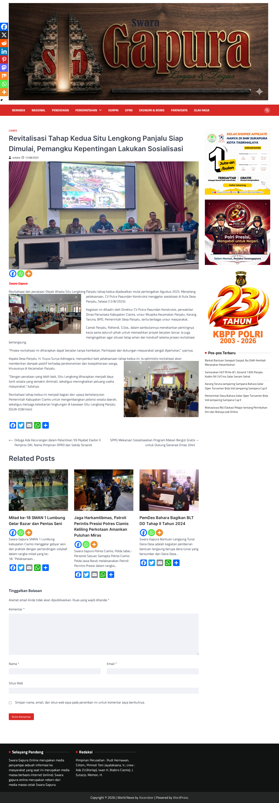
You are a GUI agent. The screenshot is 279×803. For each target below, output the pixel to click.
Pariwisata (179, 110)
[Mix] (4, 76)
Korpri (113, 110)
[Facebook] (12, 273)
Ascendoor (146, 797)
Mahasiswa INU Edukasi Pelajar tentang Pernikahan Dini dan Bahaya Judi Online (236, 409)
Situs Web (16, 683)
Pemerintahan (86, 110)
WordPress (180, 797)
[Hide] (1, 100)
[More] (28, 273)
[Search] (267, 110)
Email (112, 663)
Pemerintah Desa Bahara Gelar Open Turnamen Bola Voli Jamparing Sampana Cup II (236, 397)
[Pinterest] (4, 59)
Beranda (18, 110)
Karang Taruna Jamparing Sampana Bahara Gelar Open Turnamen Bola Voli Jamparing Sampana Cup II (236, 386)
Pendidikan (60, 110)
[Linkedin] (4, 51)
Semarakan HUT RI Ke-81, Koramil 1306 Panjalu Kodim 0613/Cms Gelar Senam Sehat (234, 374)
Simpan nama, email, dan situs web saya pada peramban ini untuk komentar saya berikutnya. (80, 702)
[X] (4, 35)
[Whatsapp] (20, 273)
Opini (129, 110)
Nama (14, 663)
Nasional (38, 110)
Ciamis (13, 130)
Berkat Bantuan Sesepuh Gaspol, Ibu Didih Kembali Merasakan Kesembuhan (235, 362)
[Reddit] (4, 43)
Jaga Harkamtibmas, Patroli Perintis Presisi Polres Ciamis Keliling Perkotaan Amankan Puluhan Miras (101, 526)
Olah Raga (201, 110)
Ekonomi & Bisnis (151, 110)
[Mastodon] (4, 68)
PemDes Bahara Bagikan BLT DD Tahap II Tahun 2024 (167, 520)
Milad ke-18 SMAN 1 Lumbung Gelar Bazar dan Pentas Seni (37, 520)
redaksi (16, 158)
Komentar (17, 609)
